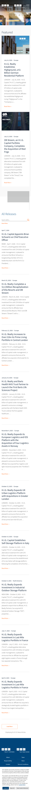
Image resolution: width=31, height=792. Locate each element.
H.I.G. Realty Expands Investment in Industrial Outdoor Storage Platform (14, 587)
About (8, 757)
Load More (10, 726)
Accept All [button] (5, 788)
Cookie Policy (22, 785)
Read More (7, 106)
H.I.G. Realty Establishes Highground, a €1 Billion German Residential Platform (14, 69)
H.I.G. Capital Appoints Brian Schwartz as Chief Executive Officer (15, 237)
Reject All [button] (12, 788)
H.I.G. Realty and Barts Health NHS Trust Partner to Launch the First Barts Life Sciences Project (15, 386)
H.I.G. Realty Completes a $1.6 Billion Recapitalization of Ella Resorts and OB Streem (15, 288)
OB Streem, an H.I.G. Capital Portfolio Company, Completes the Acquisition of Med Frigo (15, 146)
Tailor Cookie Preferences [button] (22, 788)
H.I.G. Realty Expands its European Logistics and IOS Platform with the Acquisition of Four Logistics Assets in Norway (15, 440)
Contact (8, 764)
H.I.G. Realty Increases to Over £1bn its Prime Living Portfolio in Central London (15, 337)
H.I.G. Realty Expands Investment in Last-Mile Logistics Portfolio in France (15, 637)
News (23, 761)
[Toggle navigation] (27, 5)
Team (23, 757)
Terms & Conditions (23, 764)
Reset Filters (5, 223)
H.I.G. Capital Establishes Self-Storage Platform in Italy (15, 542)
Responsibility (8, 761)
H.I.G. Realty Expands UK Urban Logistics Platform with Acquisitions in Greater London (15, 494)
